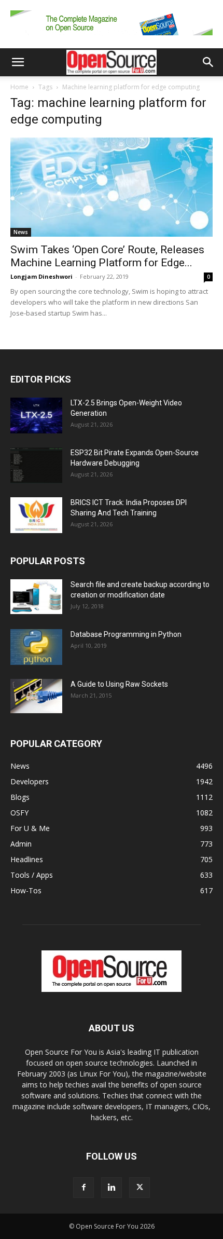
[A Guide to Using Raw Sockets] (36, 696)
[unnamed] (111, 38)
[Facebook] (83, 1187)
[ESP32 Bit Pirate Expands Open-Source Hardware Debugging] (36, 465)
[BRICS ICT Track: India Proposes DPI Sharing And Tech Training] (36, 515)
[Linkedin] (111, 1187)
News (20, 232)
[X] (139, 1187)
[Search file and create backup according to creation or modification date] (36, 596)
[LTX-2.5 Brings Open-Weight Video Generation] (36, 415)
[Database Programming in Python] (36, 647)
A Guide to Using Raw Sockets (119, 684)
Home (19, 87)
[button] (17, 62)
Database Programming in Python (126, 634)
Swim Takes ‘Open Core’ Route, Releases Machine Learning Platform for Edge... (107, 256)
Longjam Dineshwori (41, 276)
